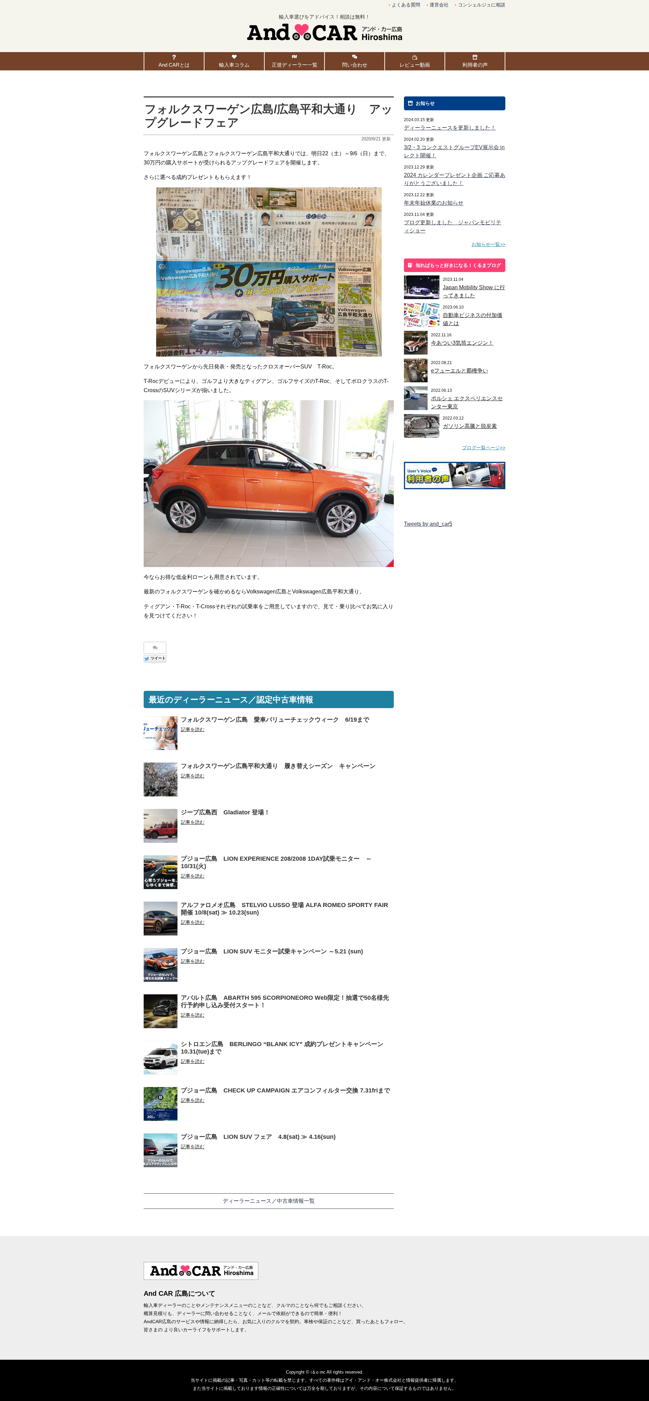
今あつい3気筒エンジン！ (462, 343)
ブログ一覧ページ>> (483, 447)
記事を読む (193, 729)
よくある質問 (406, 4)
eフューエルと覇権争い (459, 371)
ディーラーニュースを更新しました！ (450, 128)
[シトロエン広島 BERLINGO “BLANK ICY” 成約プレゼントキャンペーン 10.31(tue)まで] (160, 1062)
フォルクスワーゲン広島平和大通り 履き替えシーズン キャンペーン (278, 766)
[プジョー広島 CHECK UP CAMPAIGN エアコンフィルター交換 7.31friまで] (160, 1108)
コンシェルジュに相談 (481, 4)
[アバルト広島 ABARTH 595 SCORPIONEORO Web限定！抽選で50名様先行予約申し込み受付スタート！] (160, 1015)
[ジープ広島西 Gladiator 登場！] (160, 830)
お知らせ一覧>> (488, 244)
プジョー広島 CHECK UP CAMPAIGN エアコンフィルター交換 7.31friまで (285, 1090)
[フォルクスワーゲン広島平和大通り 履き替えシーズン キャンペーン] (160, 784)
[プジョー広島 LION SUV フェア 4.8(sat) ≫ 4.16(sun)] (160, 1154)
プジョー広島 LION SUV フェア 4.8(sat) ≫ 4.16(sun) (258, 1136)
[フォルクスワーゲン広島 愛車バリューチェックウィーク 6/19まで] (160, 737)
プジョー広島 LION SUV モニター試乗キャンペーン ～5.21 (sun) (272, 951)
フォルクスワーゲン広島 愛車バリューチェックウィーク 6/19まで (275, 719)
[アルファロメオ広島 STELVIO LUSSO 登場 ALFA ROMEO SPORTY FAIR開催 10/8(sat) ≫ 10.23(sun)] (160, 923)
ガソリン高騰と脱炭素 (470, 426)
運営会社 (439, 4)
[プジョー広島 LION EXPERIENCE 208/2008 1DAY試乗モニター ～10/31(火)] (160, 876)
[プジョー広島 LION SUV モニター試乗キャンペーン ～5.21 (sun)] (160, 969)
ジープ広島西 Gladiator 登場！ (225, 812)
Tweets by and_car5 (428, 524)
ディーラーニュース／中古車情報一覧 (269, 1201)
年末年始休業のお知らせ (433, 203)
